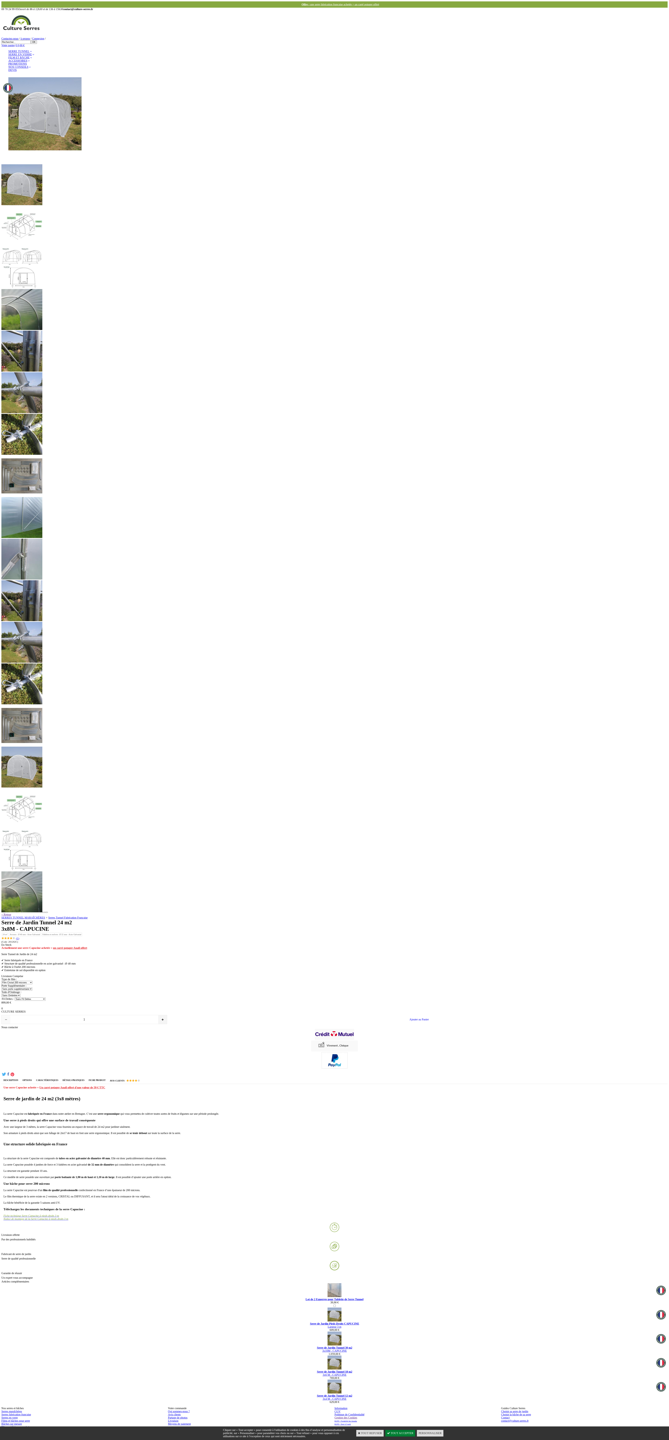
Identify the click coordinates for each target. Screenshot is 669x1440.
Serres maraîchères (11, 1411)
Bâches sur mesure (11, 1423)
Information (340, 1408)
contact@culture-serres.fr (515, 1420)
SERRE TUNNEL (18, 51)
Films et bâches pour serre (15, 1420)
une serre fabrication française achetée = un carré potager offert (334, 4)
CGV (337, 1411)
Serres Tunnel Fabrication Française (68, 917)
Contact (505, 1417)
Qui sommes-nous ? (179, 1411)
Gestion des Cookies (345, 1417)
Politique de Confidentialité (349, 1414)
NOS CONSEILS (18, 66)
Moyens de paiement (179, 1423)
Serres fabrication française (16, 1414)
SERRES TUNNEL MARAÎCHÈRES (23, 917)
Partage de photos (177, 1417)
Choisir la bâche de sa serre (516, 1414)
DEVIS (12, 70)
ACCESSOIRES (17, 60)
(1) (17, 938)
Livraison (173, 1420)
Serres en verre (9, 1417)
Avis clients (174, 1414)
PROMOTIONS (17, 63)
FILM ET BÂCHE (19, 57)
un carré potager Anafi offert (70, 947)
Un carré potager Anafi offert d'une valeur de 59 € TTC (72, 1087)
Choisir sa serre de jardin (514, 1411)
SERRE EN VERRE (20, 54)
